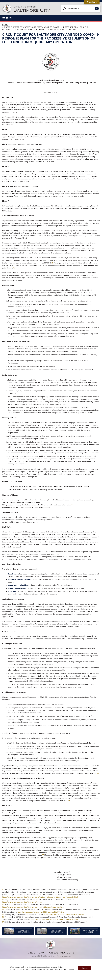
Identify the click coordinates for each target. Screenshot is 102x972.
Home (5, 25)
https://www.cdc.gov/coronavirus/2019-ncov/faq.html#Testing (41, 912)
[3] (72, 505)
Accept (85, 968)
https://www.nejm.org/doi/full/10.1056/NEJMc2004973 (64, 914)
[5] (42, 785)
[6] (69, 800)
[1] (52, 263)
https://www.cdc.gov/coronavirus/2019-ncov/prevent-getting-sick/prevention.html (32, 907)
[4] (98, 773)
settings (72, 969)
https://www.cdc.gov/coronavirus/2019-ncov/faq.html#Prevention (53, 919)
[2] (14, 268)
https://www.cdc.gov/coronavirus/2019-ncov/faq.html (22, 902)
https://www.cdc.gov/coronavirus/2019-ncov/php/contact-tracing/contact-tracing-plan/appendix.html (40, 897)
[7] (43, 855)
